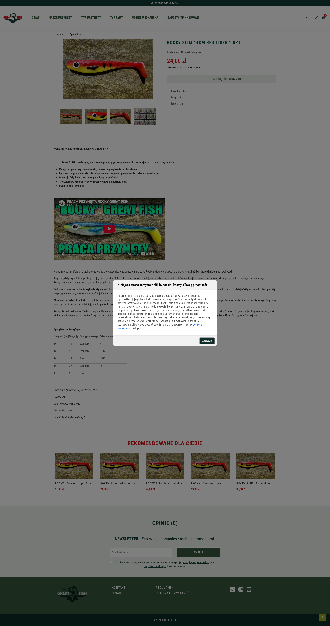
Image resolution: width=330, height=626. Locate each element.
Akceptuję (207, 340)
